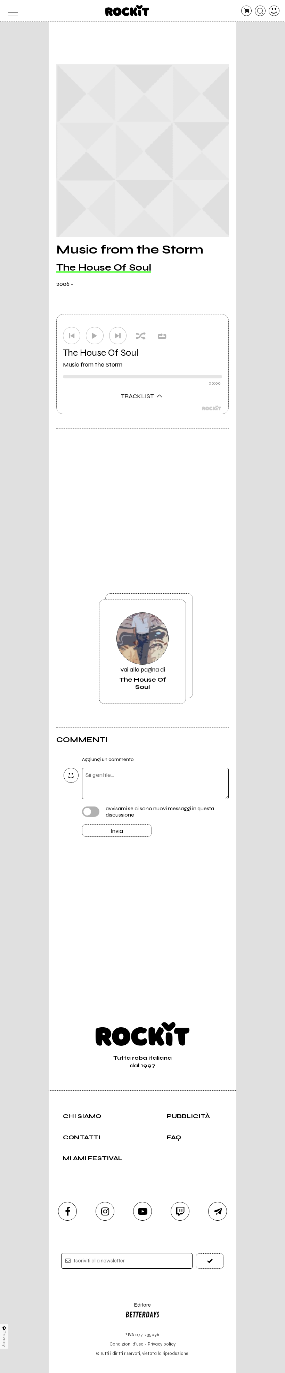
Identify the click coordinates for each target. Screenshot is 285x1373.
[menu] (11, 11)
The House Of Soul (103, 267)
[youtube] (142, 1211)
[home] (127, 10)
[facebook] (67, 1211)
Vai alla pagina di (142, 678)
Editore (138, 1308)
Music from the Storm (92, 364)
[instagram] (105, 1211)
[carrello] (246, 11)
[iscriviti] (210, 1260)
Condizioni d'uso (126, 1344)
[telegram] (217, 1211)
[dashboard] (274, 11)
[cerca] (260, 11)
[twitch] (180, 1211)
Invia (117, 831)
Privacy (4, 1339)
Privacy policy (162, 1344)
